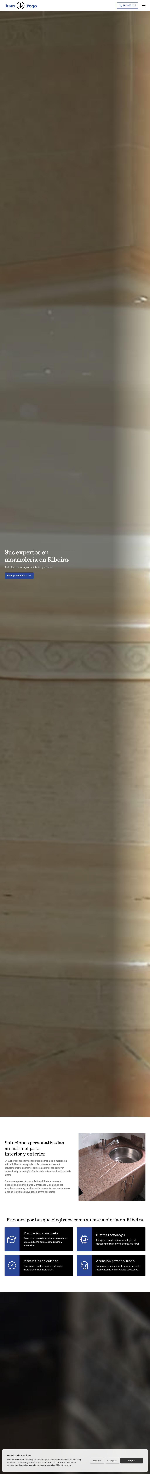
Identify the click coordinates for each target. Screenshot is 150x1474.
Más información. (64, 1465)
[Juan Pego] (21, 5)
